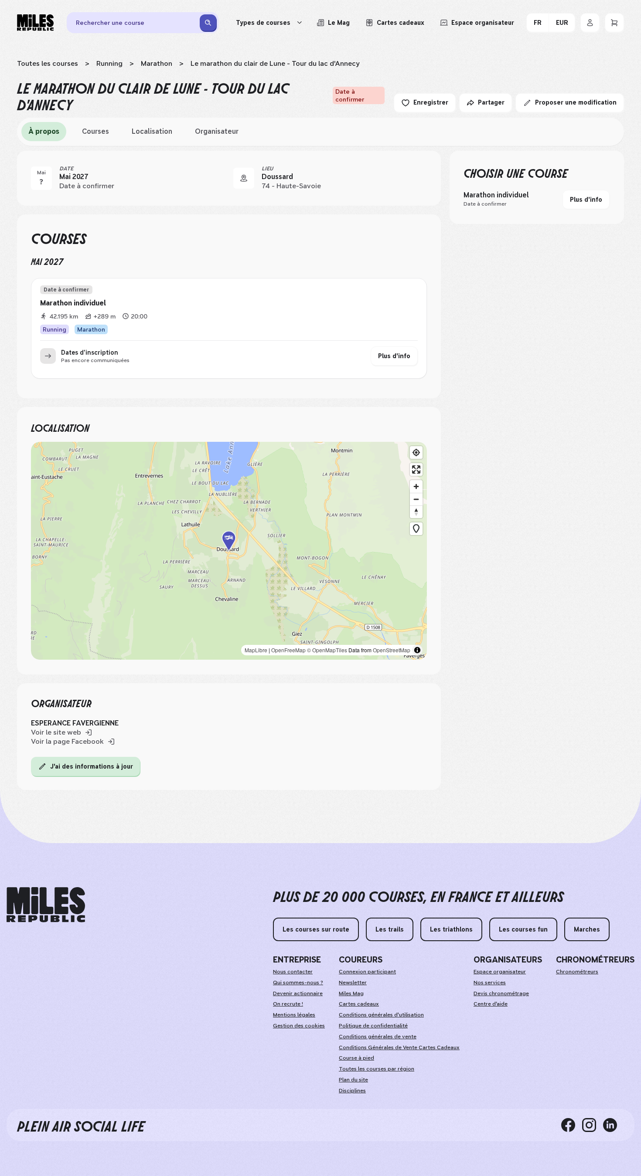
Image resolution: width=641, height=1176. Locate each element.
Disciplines (352, 1091)
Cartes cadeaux (359, 1004)
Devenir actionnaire (298, 993)
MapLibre (256, 650)
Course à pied (356, 1058)
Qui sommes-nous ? (298, 982)
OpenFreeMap (288, 650)
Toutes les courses (47, 63)
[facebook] (571, 1125)
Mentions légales (294, 1015)
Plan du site (353, 1080)
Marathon (156, 63)
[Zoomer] (416, 486)
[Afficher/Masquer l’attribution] (417, 650)
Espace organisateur (500, 972)
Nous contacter (293, 972)
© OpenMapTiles (327, 650)
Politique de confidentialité (373, 1026)
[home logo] (46, 904)
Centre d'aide (491, 1004)
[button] (229, 550)
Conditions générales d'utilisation (381, 1015)
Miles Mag (351, 993)
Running (109, 63)
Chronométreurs (577, 972)
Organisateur (217, 131)
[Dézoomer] (416, 499)
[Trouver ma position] (416, 452)
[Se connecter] (590, 22)
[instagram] (592, 1125)
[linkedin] (613, 1125)
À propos (43, 131)
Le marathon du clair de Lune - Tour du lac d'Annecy (275, 63)
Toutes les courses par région (376, 1069)
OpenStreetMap (391, 650)
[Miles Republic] (35, 22)
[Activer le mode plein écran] (416, 469)
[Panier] (614, 22)
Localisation (152, 131)
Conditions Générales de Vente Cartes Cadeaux (399, 1047)
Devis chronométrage (501, 993)
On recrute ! (288, 1004)
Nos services (490, 982)
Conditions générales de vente (377, 1037)
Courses (95, 131)
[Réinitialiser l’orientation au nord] (416, 511)
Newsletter (353, 982)
